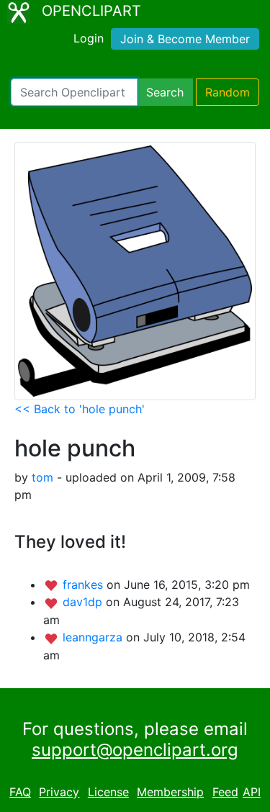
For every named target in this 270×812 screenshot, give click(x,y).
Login (88, 38)
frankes (85, 584)
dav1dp (84, 602)
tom (42, 477)
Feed (225, 792)
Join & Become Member (185, 39)
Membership (170, 792)
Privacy (59, 792)
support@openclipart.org (135, 749)
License (108, 792)
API (252, 792)
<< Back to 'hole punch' (79, 409)
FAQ (20, 792)
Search (165, 92)
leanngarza (94, 637)
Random (227, 92)
